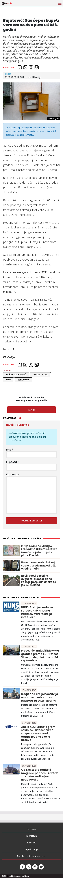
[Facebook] (22, 867)
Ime (9, 449)
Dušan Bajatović (16, 374)
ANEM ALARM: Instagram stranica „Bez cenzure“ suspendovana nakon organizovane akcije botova (38, 733)
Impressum (31, 835)
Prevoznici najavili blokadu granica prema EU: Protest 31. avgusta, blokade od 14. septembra (40, 655)
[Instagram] (35, 867)
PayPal (31, 409)
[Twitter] (28, 867)
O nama (32, 828)
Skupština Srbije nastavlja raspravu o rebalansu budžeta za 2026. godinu (39, 697)
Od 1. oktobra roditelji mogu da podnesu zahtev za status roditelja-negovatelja (39, 774)
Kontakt (31, 842)
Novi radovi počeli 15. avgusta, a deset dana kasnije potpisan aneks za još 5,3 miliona (38, 580)
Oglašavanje (31, 849)
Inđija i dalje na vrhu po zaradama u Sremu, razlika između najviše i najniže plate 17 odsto (39, 551)
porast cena (40, 374)
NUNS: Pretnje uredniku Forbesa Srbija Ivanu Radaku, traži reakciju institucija (37, 612)
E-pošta (12, 462)
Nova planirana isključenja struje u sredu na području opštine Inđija (38, 565)
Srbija (8, 73)
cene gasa (23, 379)
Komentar (13, 474)
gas (8, 379)
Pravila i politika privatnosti (31, 856)
